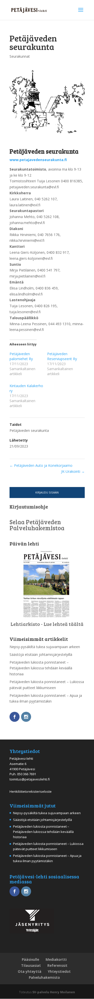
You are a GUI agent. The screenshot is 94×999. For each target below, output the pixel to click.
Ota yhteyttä (29, 971)
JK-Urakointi (73, 471)
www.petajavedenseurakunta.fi (38, 159)
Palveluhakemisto (44, 977)
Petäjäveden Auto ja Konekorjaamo (41, 465)
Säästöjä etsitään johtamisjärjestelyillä (41, 654)
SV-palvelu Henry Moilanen (53, 992)
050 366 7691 (26, 774)
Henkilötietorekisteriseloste (31, 791)
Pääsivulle (30, 959)
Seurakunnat (20, 56)
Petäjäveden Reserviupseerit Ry (62, 356)
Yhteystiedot (59, 971)
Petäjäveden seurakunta (29, 430)
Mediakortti (56, 959)
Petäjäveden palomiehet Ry (21, 356)
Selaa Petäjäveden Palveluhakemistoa (37, 525)
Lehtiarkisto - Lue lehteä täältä (47, 623)
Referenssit (57, 965)
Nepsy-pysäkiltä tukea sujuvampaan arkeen (45, 646)
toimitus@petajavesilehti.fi (30, 779)
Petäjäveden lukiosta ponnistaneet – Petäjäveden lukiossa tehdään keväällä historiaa (41, 668)
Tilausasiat (31, 965)
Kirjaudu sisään (47, 492)
